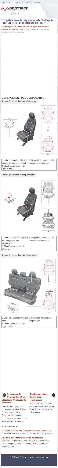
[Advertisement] (29, 65)
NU (9, 2)
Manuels (4, 2)
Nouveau (17, 2)
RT (12, 2)
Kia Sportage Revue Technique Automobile (16, 27)
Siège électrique (17, 29)
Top (23, 2)
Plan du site (29, 2)
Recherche (37, 2)
